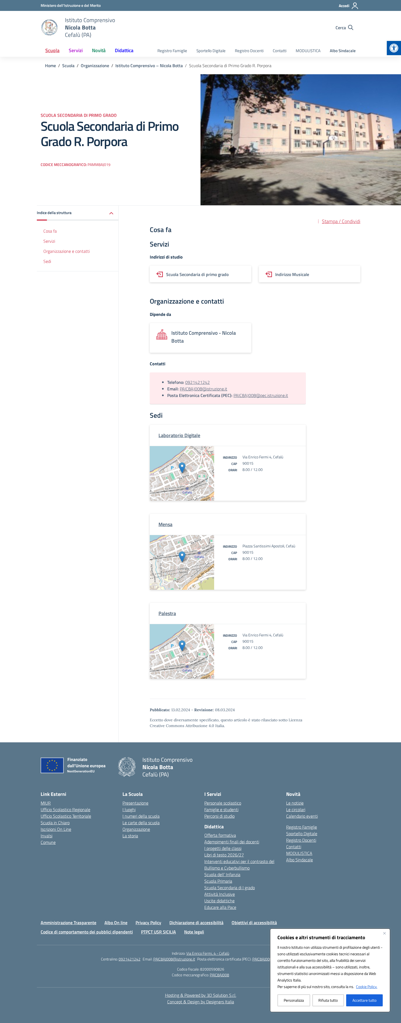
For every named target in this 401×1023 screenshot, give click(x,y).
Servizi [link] (76, 50)
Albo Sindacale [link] (343, 51)
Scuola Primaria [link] (218, 881)
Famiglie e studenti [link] (221, 809)
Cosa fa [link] (50, 231)
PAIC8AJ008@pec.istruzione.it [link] (261, 395)
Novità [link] (99, 50)
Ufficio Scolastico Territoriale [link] (66, 816)
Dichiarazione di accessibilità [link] (196, 922)
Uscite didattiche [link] (219, 900)
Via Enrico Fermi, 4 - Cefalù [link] (207, 953)
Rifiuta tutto (328, 1000)
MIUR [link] (46, 803)
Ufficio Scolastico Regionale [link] (65, 809)
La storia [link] (130, 835)
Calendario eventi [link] (302, 816)
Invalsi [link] (46, 835)
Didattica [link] (124, 50)
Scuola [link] (52, 50)
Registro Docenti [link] (249, 51)
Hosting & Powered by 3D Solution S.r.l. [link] (200, 995)
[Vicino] (384, 933)
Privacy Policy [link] (148, 922)
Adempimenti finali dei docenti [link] (231, 841)
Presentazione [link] (135, 803)
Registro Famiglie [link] (172, 51)
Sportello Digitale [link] (211, 51)
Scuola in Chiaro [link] (55, 822)
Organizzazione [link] (136, 829)
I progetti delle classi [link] (222, 848)
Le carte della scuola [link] (141, 822)
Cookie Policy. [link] (366, 986)
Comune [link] (48, 842)
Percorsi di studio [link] (219, 816)
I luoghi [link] (129, 809)
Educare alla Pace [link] (220, 907)
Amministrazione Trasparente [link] (68, 922)
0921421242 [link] (197, 382)
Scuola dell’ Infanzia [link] (222, 874)
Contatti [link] (279, 51)
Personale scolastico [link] (222, 803)
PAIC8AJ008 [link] (219, 975)
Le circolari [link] (295, 809)
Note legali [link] (194, 932)
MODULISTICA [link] (308, 51)
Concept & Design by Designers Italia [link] (200, 1001)
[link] (394, 48)
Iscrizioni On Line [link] (56, 829)
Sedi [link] (47, 261)
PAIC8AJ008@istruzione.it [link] (203, 389)
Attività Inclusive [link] (219, 894)
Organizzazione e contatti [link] (66, 251)
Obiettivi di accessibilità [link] (254, 922)
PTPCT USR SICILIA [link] (158, 932)
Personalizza (294, 1000)
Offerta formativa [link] (220, 835)
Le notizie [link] (295, 803)
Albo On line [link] (115, 922)
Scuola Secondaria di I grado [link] (229, 887)
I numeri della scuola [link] (141, 816)
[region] (330, 970)
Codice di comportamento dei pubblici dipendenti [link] (87, 932)
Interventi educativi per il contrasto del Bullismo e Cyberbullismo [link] (239, 864)
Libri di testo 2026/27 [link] (224, 855)
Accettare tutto (364, 1000)
